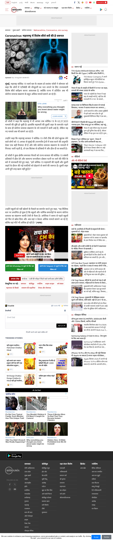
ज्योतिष (87, 8)
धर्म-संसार (60, 283)
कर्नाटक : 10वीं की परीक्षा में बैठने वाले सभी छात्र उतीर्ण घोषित (42, 279)
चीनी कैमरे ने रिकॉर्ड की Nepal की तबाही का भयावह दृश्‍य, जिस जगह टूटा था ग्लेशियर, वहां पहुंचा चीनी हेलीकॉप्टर (89, 123)
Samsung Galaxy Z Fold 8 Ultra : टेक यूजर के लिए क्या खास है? (89, 337)
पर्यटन (44, 486)
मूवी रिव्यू (44, 479)
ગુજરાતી (53, 2)
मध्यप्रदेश (27, 494)
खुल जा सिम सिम (47, 490)
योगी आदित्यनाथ (29, 468)
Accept (96, 537)
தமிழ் (21, 2)
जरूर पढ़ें (78, 66)
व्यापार (26, 527)
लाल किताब (95, 483)
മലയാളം (40, 2)
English (14, 2)
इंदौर (25, 486)
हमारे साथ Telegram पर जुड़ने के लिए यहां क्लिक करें (53, 267)
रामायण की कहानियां (28, 288)
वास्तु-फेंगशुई (95, 486)
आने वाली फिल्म (47, 494)
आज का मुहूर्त (96, 475)
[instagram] (86, 2)
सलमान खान (45, 501)
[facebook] (74, 2)
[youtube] (90, 2)
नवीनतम (77, 225)
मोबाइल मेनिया (80, 314)
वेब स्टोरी (44, 475)
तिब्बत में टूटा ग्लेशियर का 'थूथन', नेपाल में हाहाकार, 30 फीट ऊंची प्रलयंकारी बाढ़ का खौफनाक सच (86, 140)
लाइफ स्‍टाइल (49, 283)
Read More (19, 255)
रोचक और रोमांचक (44, 288)
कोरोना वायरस (26, 30)
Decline (106, 537)
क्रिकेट (78, 8)
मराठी (26, 2)
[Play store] (101, 9)
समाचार (27, 8)
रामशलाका (95, 494)
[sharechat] (82, 2)
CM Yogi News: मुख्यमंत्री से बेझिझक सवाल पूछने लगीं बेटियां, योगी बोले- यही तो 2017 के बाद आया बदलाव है (89, 298)
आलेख (44, 483)
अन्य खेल (83, 468)
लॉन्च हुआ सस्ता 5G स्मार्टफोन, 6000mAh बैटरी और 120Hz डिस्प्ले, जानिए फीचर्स (88, 320)
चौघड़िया (94, 497)
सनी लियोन (45, 505)
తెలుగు (32, 2)
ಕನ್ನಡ (47, 2)
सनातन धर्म (63, 475)
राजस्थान (27, 508)
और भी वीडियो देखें (79, 160)
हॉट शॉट (44, 471)
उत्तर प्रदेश (27, 471)
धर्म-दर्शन (62, 494)
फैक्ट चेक (27, 523)
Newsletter (100, 2)
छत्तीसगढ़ (27, 497)
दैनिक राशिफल (96, 468)
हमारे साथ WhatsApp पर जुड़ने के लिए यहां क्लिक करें (20, 267)
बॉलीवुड (36, 8)
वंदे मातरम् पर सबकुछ (51, 8)
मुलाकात (44, 512)
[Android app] (14, 455)
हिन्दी (7, 2)
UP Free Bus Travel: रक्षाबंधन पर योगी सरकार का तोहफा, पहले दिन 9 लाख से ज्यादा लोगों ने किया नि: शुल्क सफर (89, 264)
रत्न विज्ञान (95, 508)
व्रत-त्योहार (63, 490)
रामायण (62, 483)
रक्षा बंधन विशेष (67, 8)
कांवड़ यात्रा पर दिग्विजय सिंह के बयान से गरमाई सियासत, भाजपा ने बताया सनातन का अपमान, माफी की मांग (88, 106)
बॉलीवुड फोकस (46, 497)
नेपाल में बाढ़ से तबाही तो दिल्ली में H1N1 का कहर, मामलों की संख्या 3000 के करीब (89, 89)
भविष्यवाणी (63, 471)
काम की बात (28, 512)
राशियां (94, 479)
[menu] (7, 9)
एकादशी (62, 468)
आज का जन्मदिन (97, 471)
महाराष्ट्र (26, 505)
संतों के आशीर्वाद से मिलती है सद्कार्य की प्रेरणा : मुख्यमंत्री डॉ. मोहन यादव (88, 230)
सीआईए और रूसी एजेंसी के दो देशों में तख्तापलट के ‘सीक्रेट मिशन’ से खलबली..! (88, 247)
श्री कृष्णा (62, 479)
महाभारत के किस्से (12, 288)
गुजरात (26, 501)
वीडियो (77, 156)
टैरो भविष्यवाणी (96, 490)
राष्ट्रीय (26, 479)
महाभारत (62, 486)
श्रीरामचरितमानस (30, 11)
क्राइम (26, 520)
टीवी (43, 508)
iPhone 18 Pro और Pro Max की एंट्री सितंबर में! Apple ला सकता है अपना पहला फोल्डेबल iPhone (88, 354)
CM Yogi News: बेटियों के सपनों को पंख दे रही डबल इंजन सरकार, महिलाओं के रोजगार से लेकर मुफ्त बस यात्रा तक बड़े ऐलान (88, 281)
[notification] (105, 9)
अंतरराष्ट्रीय (27, 483)
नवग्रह (93, 505)
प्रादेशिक (27, 490)
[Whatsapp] (94, 2)
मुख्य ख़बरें (16, 30)
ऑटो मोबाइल (28, 516)
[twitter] (78, 2)
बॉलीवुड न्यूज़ (46, 468)
